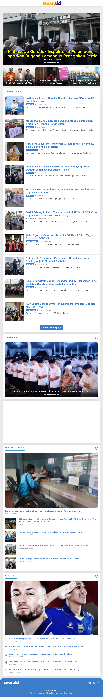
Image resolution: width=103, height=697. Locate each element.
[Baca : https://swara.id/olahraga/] (96, 576)
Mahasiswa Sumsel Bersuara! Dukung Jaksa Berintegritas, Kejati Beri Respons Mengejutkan (59, 122)
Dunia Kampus (32, 150)
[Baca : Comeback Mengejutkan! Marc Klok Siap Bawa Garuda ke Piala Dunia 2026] (51, 608)
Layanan (59, 693)
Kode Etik (50, 693)
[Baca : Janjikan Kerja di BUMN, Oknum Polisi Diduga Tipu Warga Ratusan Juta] (10, 536)
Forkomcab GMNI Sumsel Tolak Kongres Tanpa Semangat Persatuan (51, 81)
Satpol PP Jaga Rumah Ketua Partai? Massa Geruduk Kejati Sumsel (49, 558)
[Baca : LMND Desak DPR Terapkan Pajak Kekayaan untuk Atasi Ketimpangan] (19, 76)
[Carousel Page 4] (54, 62)
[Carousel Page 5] (58, 62)
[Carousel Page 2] (48, 62)
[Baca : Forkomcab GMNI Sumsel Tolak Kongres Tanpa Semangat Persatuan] (51, 76)
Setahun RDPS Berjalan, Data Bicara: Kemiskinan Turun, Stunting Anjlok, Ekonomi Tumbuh (58, 260)
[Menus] (5, 3)
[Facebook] (89, 683)
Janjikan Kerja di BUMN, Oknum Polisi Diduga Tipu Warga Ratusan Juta (50, 532)
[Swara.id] (52, 3)
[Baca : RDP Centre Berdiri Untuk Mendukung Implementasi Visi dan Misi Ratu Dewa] (14, 311)
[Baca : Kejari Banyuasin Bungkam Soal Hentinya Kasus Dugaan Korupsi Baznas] (51, 480)
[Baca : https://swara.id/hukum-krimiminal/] (96, 448)
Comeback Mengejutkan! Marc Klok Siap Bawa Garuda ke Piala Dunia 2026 (42, 639)
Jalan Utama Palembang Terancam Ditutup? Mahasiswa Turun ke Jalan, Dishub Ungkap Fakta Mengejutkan (61, 282)
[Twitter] (94, 683)
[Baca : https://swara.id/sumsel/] (96, 337)
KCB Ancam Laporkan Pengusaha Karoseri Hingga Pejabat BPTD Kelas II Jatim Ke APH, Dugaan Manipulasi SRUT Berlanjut (57, 520)
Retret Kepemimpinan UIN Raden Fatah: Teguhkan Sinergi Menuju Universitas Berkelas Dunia (83, 81)
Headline (30, 104)
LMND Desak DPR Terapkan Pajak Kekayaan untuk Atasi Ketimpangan (19, 81)
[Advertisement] (51, 422)
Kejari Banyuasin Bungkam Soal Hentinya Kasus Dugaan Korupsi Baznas (42, 511)
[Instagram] (98, 683)
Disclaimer (41, 693)
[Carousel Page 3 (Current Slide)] (51, 62)
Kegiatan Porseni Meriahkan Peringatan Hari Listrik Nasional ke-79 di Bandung (44, 669)
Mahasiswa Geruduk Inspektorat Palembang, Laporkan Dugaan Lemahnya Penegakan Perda (51, 53)
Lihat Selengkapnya (51, 327)
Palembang (31, 310)
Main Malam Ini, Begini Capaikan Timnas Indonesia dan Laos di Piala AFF (41, 654)
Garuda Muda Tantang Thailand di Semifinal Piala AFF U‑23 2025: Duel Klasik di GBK (46, 646)
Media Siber (68, 693)
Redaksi (33, 693)
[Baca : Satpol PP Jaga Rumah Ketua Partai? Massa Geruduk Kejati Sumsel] (10, 563)
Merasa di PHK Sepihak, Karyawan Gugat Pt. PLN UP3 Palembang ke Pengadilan (54, 545)
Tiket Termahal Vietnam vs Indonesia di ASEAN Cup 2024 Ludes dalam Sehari (43, 662)
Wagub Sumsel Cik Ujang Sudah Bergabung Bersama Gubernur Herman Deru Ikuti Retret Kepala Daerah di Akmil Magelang (51, 390)
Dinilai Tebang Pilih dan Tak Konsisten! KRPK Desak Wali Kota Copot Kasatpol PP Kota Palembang (61, 214)
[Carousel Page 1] (45, 62)
